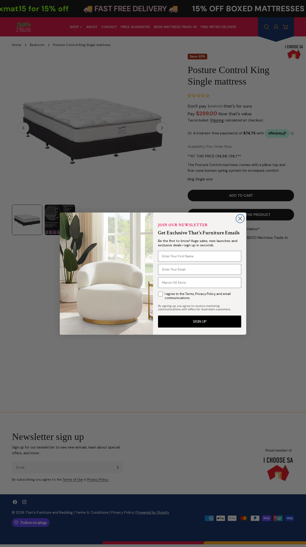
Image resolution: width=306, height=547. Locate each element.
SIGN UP (200, 321)
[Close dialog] (240, 218)
